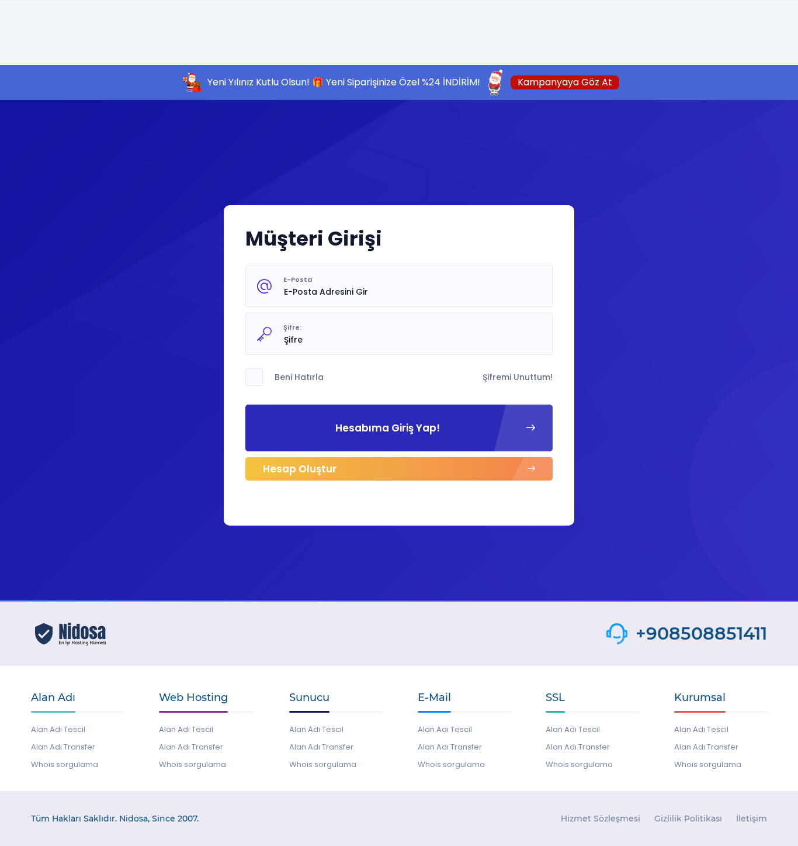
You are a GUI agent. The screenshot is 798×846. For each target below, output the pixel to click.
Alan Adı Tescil (58, 729)
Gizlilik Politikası (688, 818)
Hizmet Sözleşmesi (600, 818)
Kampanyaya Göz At (565, 82)
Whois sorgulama (64, 764)
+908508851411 (701, 633)
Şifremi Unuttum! (518, 377)
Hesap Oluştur (299, 469)
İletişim (751, 818)
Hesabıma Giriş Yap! (387, 428)
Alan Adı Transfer (63, 746)
